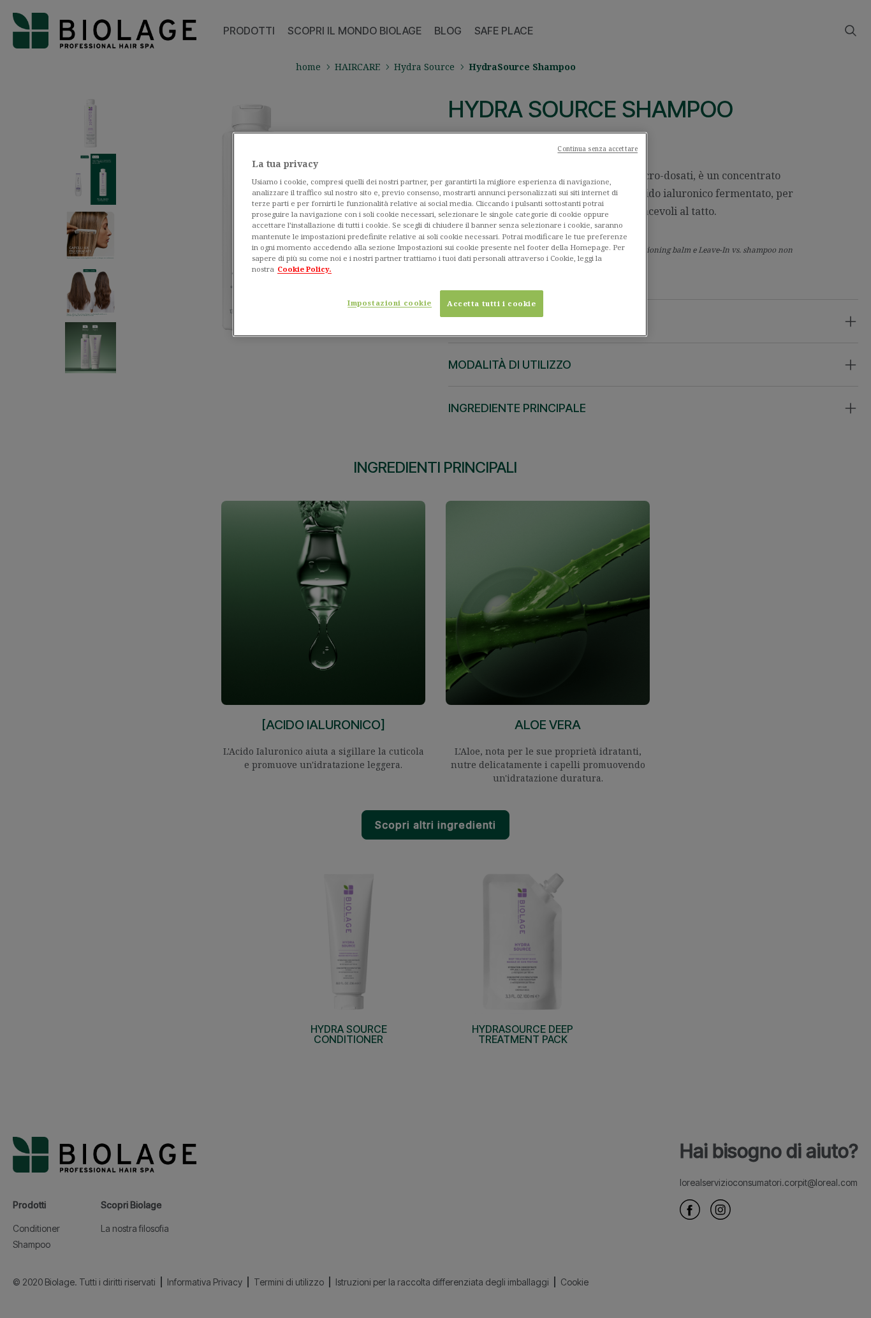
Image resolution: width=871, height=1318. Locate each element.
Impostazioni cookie (390, 302)
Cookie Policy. (304, 269)
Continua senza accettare (597, 148)
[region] (440, 234)
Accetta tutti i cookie (491, 303)
